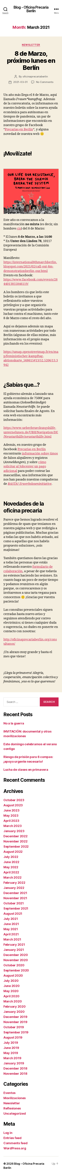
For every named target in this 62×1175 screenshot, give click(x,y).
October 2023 (13, 800)
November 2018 (15, 1073)
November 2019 (15, 1022)
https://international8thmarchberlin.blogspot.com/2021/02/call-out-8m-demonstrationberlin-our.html (30, 266)
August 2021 (12, 913)
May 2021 (10, 929)
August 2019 (12, 1037)
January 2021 (13, 950)
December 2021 (15, 893)
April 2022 (11, 872)
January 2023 (13, 831)
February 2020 (14, 1006)
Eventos (9, 1093)
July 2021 (10, 919)
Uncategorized (14, 1113)
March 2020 (12, 1001)
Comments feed (15, 1143)
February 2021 (14, 944)
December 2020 (15, 955)
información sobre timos (40, 454)
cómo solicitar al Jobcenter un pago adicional (24, 466)
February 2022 (14, 882)
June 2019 (11, 1048)
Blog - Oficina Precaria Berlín (31, 9)
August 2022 (13, 851)
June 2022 (11, 862)
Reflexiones (12, 1108)
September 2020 (16, 970)
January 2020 (14, 1011)
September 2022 (16, 846)
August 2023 (13, 805)
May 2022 (10, 867)
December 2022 (15, 836)
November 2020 (15, 960)
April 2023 (11, 820)
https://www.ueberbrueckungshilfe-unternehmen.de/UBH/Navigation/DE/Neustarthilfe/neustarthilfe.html (30, 432)
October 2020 (13, 965)
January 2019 (13, 1063)
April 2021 (11, 934)
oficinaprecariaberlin (35, 76)
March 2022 (12, 877)
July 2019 (10, 1042)
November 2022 (15, 841)
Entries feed (12, 1138)
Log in (7, 1133)
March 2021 (12, 939)
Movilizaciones (14, 1098)
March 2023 (12, 826)
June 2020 (11, 986)
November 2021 (15, 898)
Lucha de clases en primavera (25, 769)
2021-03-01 (20, 82)
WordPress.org (14, 1148)
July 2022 (10, 857)
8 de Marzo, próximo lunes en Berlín (31, 60)
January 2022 (13, 888)
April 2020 (11, 996)
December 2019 (15, 1017)
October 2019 (13, 1027)
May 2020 (11, 991)
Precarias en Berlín (19, 129)
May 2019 (10, 1053)
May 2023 (10, 815)
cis (19, 229)
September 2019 (15, 1032)
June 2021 (11, 924)
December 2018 (15, 1068)
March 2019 (12, 1058)
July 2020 (11, 980)
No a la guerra (13, 723)
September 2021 (15, 908)
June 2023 (11, 810)
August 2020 (13, 975)
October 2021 (13, 903)
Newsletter (31, 44)
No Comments (44, 82)
